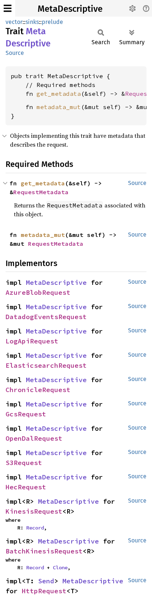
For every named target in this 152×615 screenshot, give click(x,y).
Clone (60, 567)
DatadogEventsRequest (46, 316)
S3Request (24, 462)
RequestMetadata (41, 192)
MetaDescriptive (70, 9)
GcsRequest (26, 414)
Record (35, 527)
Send (46, 581)
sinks (32, 21)
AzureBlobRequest (38, 292)
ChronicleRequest (38, 389)
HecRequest (26, 487)
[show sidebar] (7, 8)
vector (14, 21)
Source (15, 52)
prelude (52, 21)
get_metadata (59, 93)
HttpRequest (44, 591)
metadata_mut (59, 107)
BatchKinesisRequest (44, 551)
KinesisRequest (34, 511)
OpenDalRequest (34, 438)
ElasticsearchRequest (46, 365)
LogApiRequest (32, 341)
